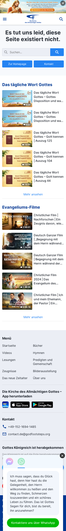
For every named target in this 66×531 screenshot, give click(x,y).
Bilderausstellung (44, 371)
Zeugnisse (9, 371)
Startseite (9, 345)
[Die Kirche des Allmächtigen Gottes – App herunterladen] (5, 404)
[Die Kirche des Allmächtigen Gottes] (33, 19)
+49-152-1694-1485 (22, 427)
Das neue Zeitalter (14, 378)
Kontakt (48, 63)
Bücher (38, 345)
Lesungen (8, 360)
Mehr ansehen (33, 194)
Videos (7, 353)
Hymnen (38, 353)
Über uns (39, 378)
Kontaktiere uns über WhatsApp (33, 523)
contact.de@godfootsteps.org (29, 434)
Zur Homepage (17, 63)
